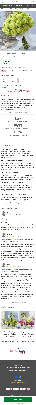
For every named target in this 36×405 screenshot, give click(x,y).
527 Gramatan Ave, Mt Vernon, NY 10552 (18, 367)
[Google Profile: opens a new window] (20, 377)
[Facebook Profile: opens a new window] (16, 377)
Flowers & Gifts (9, 8)
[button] (32, 401)
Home (2, 8)
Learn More (30, 71)
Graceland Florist (18, 2)
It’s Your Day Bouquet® (20, 218)
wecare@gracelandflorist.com (18, 371)
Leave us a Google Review (18, 382)
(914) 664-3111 (18, 369)
